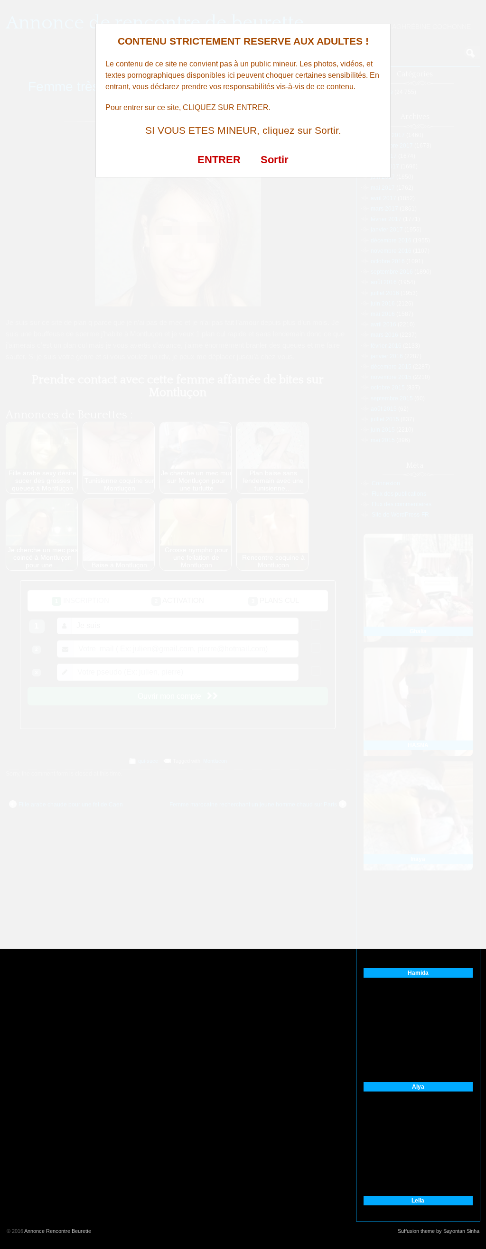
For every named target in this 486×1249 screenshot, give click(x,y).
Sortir (275, 160)
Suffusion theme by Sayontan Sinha (438, 1231)
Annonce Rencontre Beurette (57, 1231)
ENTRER (219, 160)
